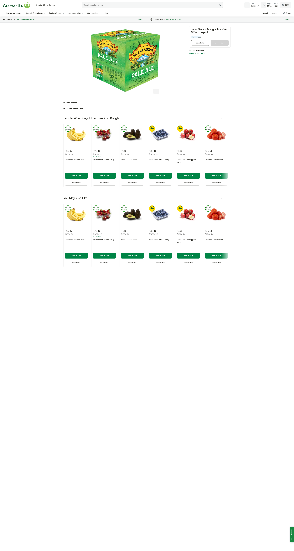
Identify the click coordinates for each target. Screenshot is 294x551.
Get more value (74, 13)
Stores (288, 13)
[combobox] (152, 5)
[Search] (219, 5)
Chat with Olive (292, 534)
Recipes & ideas (55, 13)
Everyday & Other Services (45, 5)
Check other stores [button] (197, 53)
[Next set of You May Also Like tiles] (227, 198)
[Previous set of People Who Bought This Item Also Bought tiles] (221, 118)
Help (106, 13)
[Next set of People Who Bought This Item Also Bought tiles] (227, 118)
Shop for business (270, 13)
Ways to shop (92, 13)
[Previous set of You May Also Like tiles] (221, 198)
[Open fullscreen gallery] (156, 91)
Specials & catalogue (34, 13)
